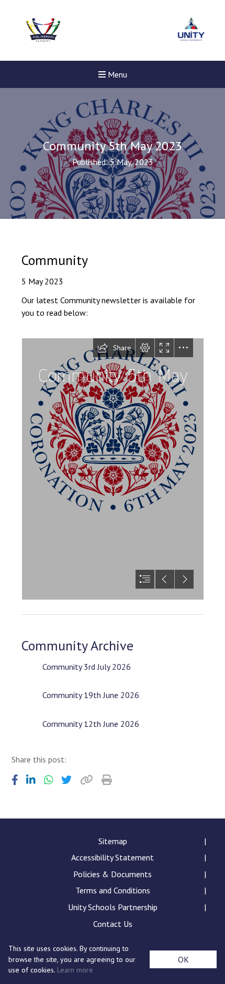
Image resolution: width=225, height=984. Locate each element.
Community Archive (77, 645)
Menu (116, 74)
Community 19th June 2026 (90, 695)
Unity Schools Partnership (113, 907)
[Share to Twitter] (66, 780)
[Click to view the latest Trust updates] (191, 31)
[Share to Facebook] (15, 780)
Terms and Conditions (112, 890)
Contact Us (112, 924)
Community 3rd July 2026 (86, 666)
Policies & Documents (112, 874)
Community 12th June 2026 (90, 723)
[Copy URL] (86, 780)
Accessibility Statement (112, 857)
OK (183, 959)
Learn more (75, 970)
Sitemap (112, 841)
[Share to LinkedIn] (31, 780)
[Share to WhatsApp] (48, 780)
